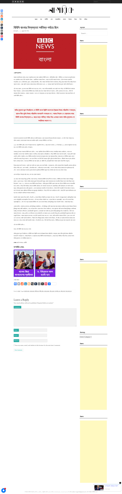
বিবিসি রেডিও (41, 291)
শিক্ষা (80, 19)
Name (16, 330)
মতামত (64, 19)
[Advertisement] (93, 76)
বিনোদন (70, 19)
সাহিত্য (85, 19)
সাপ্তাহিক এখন (57, 291)
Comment (17, 307)
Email (16, 335)
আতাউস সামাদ (26, 291)
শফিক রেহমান (52, 291)
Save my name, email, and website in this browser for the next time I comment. (37, 345)
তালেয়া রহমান (32, 291)
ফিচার (75, 19)
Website (16, 341)
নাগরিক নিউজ (26, 31)
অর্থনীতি (46, 19)
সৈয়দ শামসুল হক (69, 291)
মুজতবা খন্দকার (46, 291)
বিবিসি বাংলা (37, 291)
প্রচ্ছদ (36, 19)
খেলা (52, 19)
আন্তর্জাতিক (57, 19)
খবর (41, 19)
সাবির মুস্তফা (63, 291)
